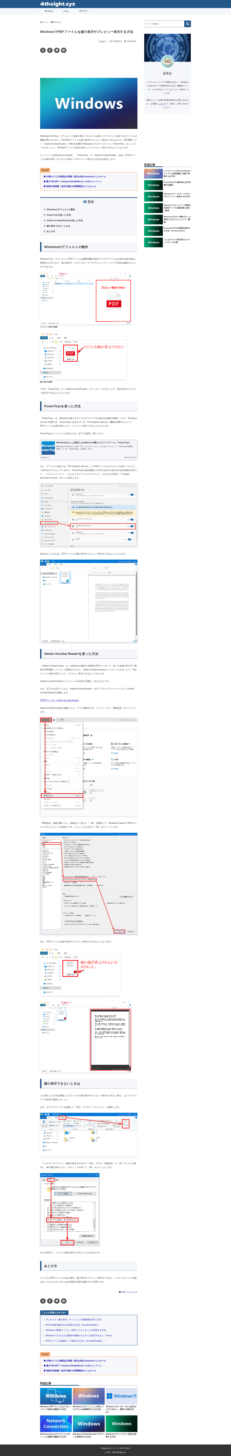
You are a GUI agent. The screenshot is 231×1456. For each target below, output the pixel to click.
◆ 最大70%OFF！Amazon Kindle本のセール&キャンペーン (73, 181)
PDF (124, 1292)
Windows (49, 11)
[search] (187, 23)
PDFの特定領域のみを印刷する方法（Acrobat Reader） (72, 1325)
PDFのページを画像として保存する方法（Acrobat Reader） (75, 1341)
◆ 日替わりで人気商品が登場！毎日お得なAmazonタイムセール (75, 176)
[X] (43, 50)
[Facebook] (50, 50)
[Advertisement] (88, 65)
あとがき (51, 231)
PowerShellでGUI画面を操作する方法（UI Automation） (177, 229)
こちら (162, 103)
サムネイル (132, 1292)
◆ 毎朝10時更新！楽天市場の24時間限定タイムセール (70, 186)
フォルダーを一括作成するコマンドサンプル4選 (177, 240)
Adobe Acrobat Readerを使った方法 (65, 220)
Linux (66, 11)
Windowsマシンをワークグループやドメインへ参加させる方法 (177, 195)
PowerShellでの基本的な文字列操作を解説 (177, 183)
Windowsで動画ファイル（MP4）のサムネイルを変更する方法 (76, 1330)
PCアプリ (83, 11)
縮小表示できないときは (58, 226)
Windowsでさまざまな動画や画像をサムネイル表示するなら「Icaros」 (80, 1335)
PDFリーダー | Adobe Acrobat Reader (61, 700)
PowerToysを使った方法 (59, 215)
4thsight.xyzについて (109, 1448)
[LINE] (57, 50)
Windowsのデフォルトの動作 (61, 209)
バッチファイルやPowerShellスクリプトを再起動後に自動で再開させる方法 (177, 173)
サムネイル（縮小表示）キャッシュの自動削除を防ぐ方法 (73, 1319)
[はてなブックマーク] (64, 50)
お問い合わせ (125, 1448)
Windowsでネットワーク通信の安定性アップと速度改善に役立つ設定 (177, 208)
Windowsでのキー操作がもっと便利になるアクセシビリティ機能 (177, 219)
